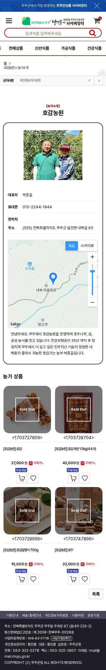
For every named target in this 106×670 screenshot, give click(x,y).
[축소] (92, 302)
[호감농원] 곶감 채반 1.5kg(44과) (75, 449)
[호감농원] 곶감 (12, 449)
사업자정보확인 (61, 638)
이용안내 (12, 615)
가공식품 (66, 48)
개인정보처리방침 (30, 80)
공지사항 (8, 81)
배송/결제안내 (31, 615)
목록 (96, 594)
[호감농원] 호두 (64, 550)
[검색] (92, 32)
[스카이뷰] (87, 246)
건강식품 (92, 48)
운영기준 (94, 615)
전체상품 (13, 48)
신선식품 (39, 48)
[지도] (71, 246)
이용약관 (78, 615)
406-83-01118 (38, 638)
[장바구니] (21, 478)
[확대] (92, 256)
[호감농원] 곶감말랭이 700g (20, 550)
